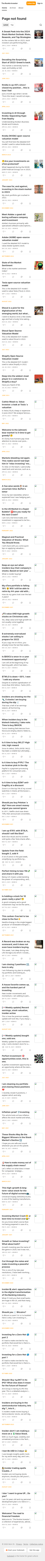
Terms (25, 1544)
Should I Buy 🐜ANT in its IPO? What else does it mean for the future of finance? (16, 1383)
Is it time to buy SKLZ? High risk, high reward (16, 743)
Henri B (14, 45)
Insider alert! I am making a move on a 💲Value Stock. (15, 1432)
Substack (10, 1556)
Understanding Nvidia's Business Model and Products (15, 123)
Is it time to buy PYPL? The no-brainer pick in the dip (15, 764)
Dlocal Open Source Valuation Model (12, 332)
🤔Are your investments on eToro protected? (15, 162)
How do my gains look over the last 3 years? (16, 595)
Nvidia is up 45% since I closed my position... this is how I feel (15, 88)
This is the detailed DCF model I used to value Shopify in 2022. (15, 363)
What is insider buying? (11, 574)
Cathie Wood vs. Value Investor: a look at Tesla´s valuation (15, 405)
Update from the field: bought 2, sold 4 (13, 852)
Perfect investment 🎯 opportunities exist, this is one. (15, 1059)
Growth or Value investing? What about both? (15, 1242)
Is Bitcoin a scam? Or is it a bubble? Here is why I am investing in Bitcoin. (16, 1316)
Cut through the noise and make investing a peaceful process (15, 1264)
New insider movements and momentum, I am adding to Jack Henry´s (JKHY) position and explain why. (16, 994)
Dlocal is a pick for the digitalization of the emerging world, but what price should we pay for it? (15, 311)
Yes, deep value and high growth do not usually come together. (16, 620)
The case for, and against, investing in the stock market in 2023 (17, 189)
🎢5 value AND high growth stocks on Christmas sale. (16, 615)
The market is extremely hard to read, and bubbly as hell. (15, 66)
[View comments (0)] (13, 48)
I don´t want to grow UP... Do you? (16, 1494)
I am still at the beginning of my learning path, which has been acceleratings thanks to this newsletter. (15, 663)
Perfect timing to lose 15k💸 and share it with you (16, 872)
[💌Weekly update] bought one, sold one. (15, 1037)
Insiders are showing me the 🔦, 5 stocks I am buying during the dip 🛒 (16, 700)
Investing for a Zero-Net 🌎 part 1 (15, 1356)
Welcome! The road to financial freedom (13, 1514)
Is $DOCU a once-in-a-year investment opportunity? (15, 658)
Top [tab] (12, 25)
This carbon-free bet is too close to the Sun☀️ (15, 917)
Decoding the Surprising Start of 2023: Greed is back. (16, 61)
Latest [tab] (5, 25)
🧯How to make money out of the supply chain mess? (16, 1164)
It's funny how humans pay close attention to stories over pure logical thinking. (15, 439)
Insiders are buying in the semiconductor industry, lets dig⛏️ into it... (16, 1406)
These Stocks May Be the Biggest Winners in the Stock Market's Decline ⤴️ (16, 1137)
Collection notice (36, 1544)
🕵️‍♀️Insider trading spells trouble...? (14, 1469)
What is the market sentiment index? (14, 269)
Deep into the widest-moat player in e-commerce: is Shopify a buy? (15, 379)
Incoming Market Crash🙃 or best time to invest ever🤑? (16, 1217)
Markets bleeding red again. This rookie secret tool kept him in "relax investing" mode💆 (17, 461)
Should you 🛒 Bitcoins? (14, 1312)
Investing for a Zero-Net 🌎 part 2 (15, 1336)
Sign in (40, 3)
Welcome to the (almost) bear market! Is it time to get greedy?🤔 (16, 433)
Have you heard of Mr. (11, 385)
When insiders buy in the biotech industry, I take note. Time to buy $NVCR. (16, 722)
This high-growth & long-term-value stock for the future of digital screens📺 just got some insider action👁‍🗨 (16, 1191)
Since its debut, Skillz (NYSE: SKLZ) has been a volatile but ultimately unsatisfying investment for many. (16, 749)
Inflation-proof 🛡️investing (15, 1112)
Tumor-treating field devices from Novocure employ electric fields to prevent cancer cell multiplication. (16, 729)
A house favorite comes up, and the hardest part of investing (15, 987)
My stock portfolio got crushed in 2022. (15, 196)
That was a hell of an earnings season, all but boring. (14, 706)
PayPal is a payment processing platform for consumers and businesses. (15, 769)
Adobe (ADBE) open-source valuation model (16, 238)
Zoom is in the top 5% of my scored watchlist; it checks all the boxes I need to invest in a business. (16, 789)
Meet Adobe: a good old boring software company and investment (15, 217)
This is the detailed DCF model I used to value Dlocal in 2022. (15, 337)
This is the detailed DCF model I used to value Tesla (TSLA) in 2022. (16, 289)
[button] (4, 7)
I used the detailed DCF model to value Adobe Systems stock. (15, 244)
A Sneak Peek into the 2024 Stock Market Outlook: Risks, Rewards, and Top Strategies (16, 34)
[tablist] (8, 25)
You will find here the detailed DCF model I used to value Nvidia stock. (16, 143)
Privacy (19, 1544)
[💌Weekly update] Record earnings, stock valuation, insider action (15, 1010)
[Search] (40, 25)
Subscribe (31, 3)
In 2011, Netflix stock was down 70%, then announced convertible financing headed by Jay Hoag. (16, 812)
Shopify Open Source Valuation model (12, 357)
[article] (22, 40)
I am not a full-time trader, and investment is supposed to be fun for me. (15, 519)
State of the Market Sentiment (11, 264)
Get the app (34, 1550)
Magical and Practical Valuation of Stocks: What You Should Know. (15, 540)
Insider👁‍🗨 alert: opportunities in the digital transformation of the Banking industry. (17, 1292)
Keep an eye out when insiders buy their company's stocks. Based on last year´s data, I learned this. (16, 568)
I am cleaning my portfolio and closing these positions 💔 (16, 1087)
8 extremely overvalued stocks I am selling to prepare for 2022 (14, 637)
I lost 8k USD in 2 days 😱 (14, 1451)
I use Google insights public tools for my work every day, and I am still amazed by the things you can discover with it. (16, 1455)
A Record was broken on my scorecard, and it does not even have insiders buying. (16, 944)
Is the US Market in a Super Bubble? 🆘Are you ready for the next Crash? (16, 512)
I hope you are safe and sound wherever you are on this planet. (15, 1144)
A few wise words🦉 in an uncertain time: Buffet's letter (14, 489)
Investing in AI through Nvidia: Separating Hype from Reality (14, 116)
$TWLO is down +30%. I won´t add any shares (16, 678)
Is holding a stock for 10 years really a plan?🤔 (14, 897)
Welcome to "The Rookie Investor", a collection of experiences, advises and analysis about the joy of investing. (16, 1520)
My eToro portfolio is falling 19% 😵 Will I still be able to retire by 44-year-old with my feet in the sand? (15, 588)
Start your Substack (16, 1550)
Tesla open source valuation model (16, 284)
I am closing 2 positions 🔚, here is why (15, 965)
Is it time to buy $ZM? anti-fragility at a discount (15, 784)
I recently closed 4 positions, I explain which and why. (14, 1094)
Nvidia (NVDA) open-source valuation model (16, 137)
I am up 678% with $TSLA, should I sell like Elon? (15, 832)
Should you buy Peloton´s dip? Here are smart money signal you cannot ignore (15, 805)
